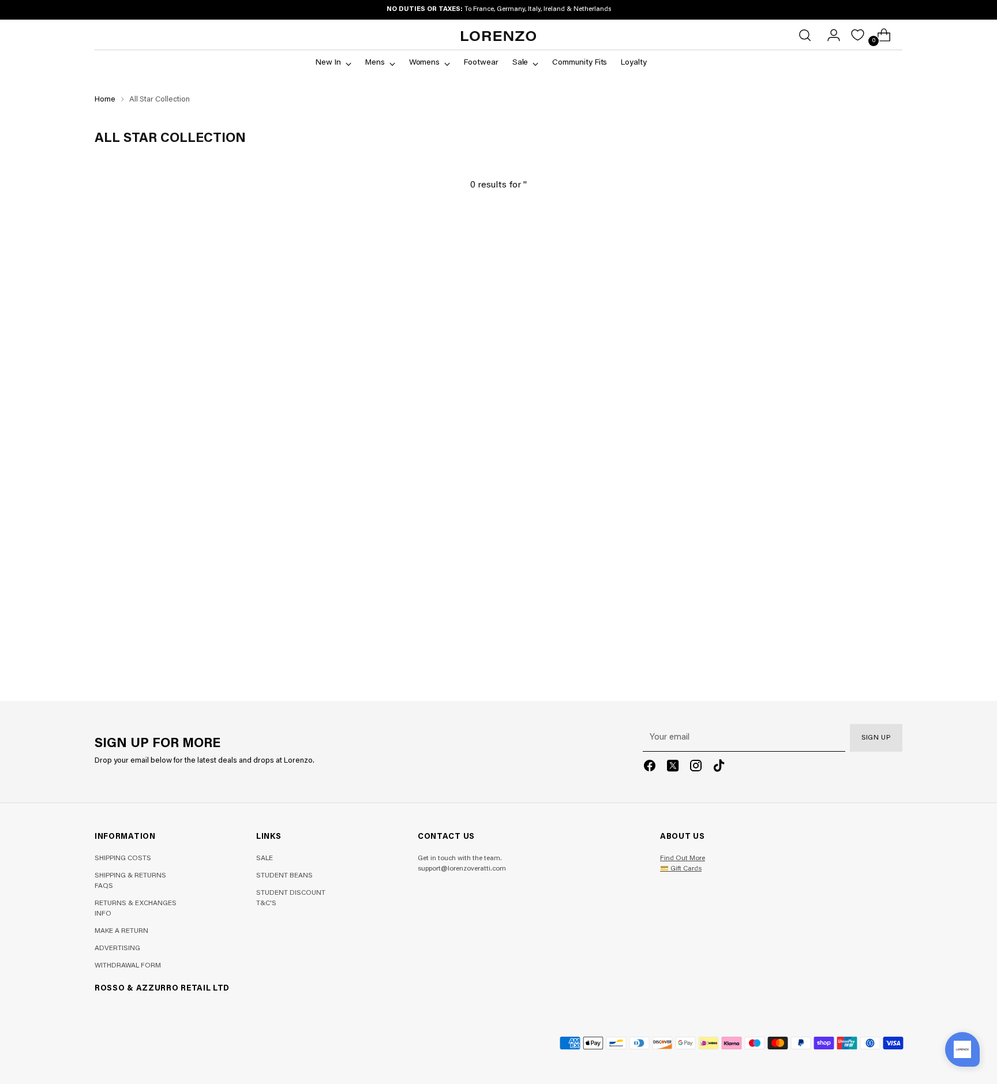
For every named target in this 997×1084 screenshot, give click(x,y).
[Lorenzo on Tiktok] (719, 768)
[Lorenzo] (498, 36)
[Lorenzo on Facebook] (650, 768)
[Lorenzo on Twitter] (673, 768)
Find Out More (682, 858)
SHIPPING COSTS (123, 858)
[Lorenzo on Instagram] (696, 768)
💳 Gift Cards (681, 868)
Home (105, 100)
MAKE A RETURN (121, 931)
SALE (264, 858)
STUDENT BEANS (284, 875)
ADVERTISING (117, 948)
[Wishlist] (858, 35)
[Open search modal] (804, 35)
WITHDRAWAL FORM (128, 965)
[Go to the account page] (829, 35)
